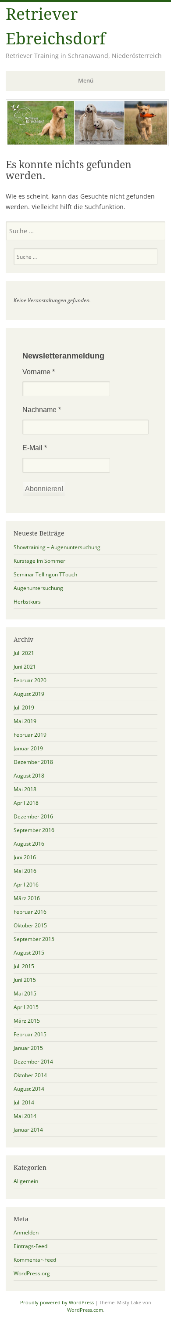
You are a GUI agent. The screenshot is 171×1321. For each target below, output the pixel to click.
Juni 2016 (25, 857)
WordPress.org (32, 1273)
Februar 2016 (30, 912)
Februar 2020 (30, 680)
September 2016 (34, 830)
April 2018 (26, 803)
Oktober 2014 (30, 1075)
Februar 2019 (30, 734)
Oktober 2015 (30, 925)
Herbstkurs (27, 601)
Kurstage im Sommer (39, 561)
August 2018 (29, 775)
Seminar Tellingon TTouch (45, 574)
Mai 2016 (25, 871)
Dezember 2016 (33, 816)
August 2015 (29, 952)
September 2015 (34, 939)
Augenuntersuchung (38, 588)
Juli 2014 (24, 1102)
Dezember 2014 (33, 1061)
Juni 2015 (25, 980)
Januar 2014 (28, 1129)
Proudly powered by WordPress (57, 1302)
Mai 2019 (25, 721)
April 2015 (26, 1007)
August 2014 (29, 1089)
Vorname (38, 372)
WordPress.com (85, 1310)
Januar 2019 (28, 748)
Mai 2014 (25, 1116)
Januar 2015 (28, 1048)
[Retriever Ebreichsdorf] (87, 143)
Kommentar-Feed (35, 1259)
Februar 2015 (30, 1034)
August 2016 (29, 843)
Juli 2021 (24, 653)
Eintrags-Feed (30, 1246)
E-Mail (34, 448)
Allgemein (26, 1181)
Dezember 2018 (33, 762)
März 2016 (27, 898)
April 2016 (26, 884)
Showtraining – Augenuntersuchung (57, 547)
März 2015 (27, 1020)
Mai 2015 (25, 993)
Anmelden (26, 1232)
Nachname (41, 409)
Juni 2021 (25, 666)
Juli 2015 (24, 966)
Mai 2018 (25, 789)
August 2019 (29, 694)
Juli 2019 (24, 707)
